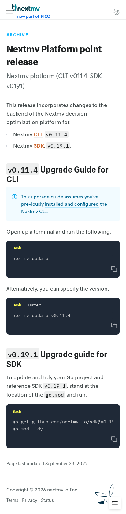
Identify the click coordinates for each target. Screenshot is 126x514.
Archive (17, 34)
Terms (12, 500)
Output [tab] (34, 304)
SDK (39, 145)
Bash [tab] (17, 247)
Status (47, 500)
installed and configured (72, 204)
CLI (38, 134)
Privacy (29, 500)
